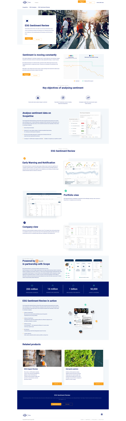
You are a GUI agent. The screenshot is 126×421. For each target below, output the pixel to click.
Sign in (90, 2)
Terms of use (101, 419)
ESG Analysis (33, 7)
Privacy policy (94, 419)
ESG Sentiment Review (44, 7)
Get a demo (38, 39)
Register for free (82, 2)
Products (36, 2)
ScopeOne (25, 7)
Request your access (29, 39)
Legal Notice (87, 419)
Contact (82, 419)
